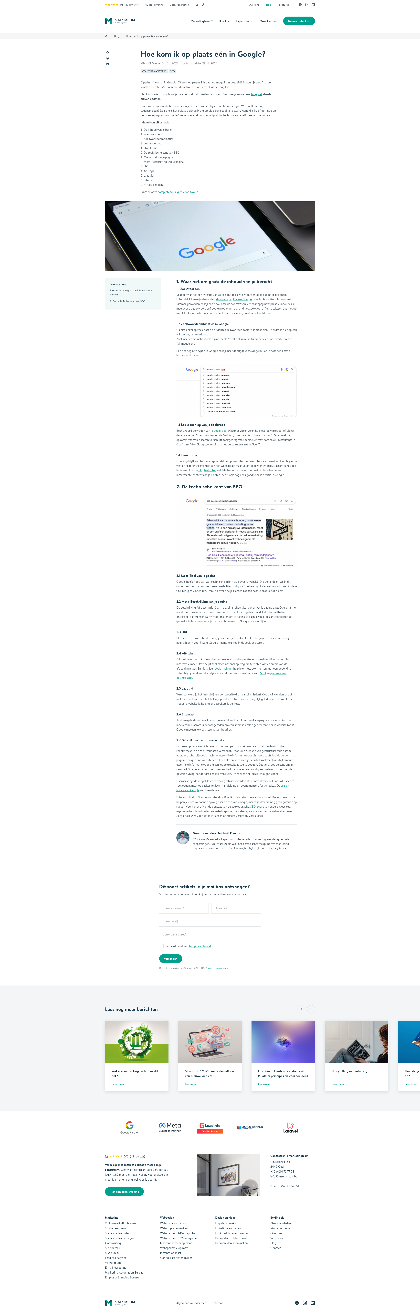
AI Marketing (113, 1262)
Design (219, 1217)
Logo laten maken (226, 1223)
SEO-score (257, 806)
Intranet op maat (170, 1253)
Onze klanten (268, 21)
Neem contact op (299, 21)
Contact (275, 1248)
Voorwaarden (221, 968)
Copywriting (113, 1243)
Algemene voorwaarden (191, 1303)
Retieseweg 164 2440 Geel (280, 1164)
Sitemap (218, 1303)
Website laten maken (173, 1223)
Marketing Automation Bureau (124, 1272)
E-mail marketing (115, 1267)
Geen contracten (179, 5)
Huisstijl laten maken (228, 1228)
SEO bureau (112, 1248)
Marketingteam (280, 1228)
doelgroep (220, 430)
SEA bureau (112, 1253)
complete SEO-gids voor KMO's (178, 192)
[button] (311, 1009)
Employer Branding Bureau (122, 1277)
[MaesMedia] (120, 21)
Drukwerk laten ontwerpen (232, 1233)
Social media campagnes (120, 1238)
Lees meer (118, 1084)
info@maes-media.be (283, 1176)
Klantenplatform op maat (176, 1243)
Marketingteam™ (202, 21)
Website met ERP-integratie (177, 1233)
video (232, 1217)
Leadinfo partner (115, 1258)
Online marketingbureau (120, 1223)
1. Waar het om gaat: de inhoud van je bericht (131, 292)
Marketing (111, 1217)
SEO (172, 71)
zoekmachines (224, 668)
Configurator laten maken (176, 1258)
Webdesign (167, 1217)
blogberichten (207, 470)
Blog (268, 5)
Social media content (118, 1233)
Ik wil (222, 21)
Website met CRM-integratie (178, 1238)
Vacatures (283, 5)
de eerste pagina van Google (234, 299)
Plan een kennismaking (124, 1191)
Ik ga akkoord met (188, 946)
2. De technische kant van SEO (127, 301)
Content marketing (154, 71)
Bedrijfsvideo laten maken (231, 1243)
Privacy (209, 968)
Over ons (254, 5)
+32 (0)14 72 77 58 (282, 1171)
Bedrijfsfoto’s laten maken (231, 1238)
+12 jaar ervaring (154, 5)
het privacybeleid (200, 946)
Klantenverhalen (280, 1223)
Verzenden (170, 958)
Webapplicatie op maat (174, 1248)
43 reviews (131, 5)
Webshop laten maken (174, 1228)
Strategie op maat (116, 1228)
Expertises (243, 21)
